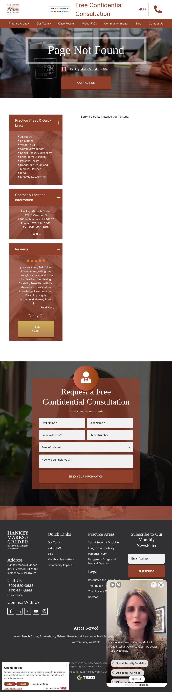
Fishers (61, 636)
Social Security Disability (36, 152)
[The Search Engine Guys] (86, 677)
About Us (26, 136)
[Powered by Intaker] (143, 685)
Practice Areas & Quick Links (33, 122)
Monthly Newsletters (33, 177)
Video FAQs (27, 144)
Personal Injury (29, 161)
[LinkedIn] (19, 611)
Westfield (94, 642)
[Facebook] (10, 611)
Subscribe (146, 571)
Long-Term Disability (33, 156)
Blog (23, 173)
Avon (17, 636)
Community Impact (32, 148)
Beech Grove (30, 636)
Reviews (21, 249)
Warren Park (79, 642)
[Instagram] (44, 611)
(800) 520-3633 (20, 586)
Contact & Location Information (30, 197)
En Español (27, 140)
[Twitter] (27, 611)
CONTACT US (86, 82)
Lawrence (89, 636)
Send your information (86, 476)
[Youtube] (36, 611)
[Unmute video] (112, 585)
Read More (47, 307)
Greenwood (74, 636)
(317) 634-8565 (40, 223)
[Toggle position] (154, 585)
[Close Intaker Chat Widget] (161, 585)
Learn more (35, 329)
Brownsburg (47, 636)
